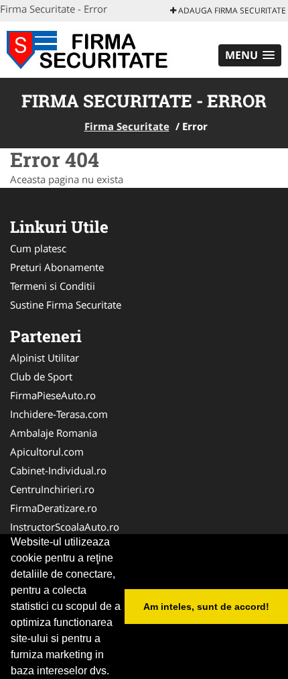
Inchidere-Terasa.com (59, 414)
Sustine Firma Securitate (65, 305)
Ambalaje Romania (53, 433)
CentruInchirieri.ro (52, 489)
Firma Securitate (126, 126)
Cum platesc (38, 248)
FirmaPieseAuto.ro (53, 395)
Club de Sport (41, 376)
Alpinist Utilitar (44, 358)
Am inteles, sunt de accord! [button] (206, 606)
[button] (249, 55)
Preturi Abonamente (57, 267)
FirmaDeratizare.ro (53, 508)
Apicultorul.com (47, 452)
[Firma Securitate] (88, 48)
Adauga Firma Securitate (231, 10)
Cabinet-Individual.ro (58, 470)
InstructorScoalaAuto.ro (64, 527)
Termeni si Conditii (52, 286)
